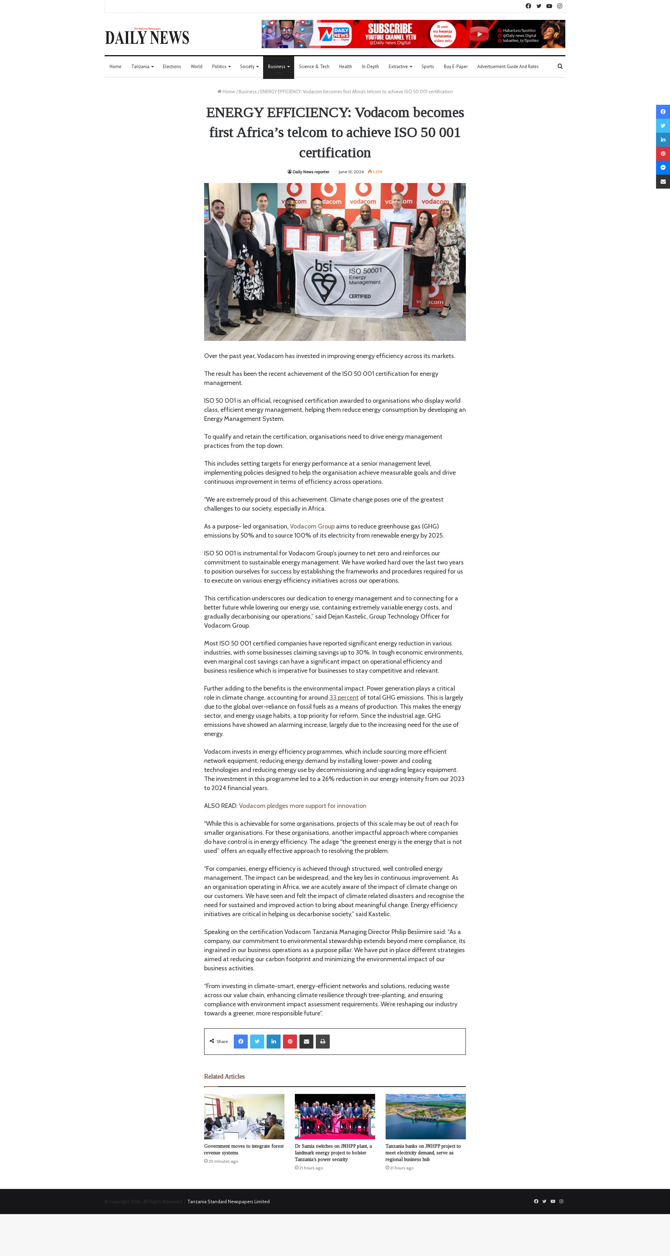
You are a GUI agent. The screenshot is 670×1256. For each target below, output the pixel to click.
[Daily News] (147, 35)
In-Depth (370, 67)
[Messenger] (663, 168)
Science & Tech (314, 67)
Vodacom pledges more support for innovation (302, 806)
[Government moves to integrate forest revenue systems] (244, 1116)
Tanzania (140, 67)
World (196, 67)
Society (247, 67)
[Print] (323, 1042)
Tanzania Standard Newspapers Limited (228, 1201)
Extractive (398, 67)
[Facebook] (241, 1042)
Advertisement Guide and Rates (508, 67)
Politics (219, 67)
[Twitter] (257, 1042)
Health (345, 67)
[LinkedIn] (274, 1042)
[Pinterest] (290, 1042)
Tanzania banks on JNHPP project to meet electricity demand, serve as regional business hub (423, 1153)
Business (276, 67)
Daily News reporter (311, 171)
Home (115, 67)
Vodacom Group (312, 526)
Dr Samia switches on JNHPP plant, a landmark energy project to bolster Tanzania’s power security (333, 1153)
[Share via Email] (306, 1042)
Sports (428, 67)
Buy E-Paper (456, 67)
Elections (172, 67)
